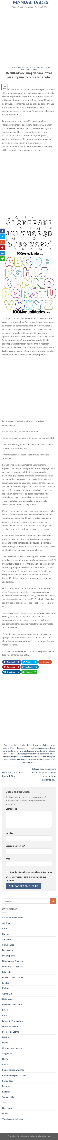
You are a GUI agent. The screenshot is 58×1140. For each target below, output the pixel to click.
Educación (7, 972)
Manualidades (30, 2)
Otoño (5, 1059)
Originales (7, 1053)
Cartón (5, 933)
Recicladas (7, 1086)
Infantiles (6, 1010)
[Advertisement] (29, 37)
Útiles (5, 1113)
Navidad (6, 1037)
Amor (5, 928)
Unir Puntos (8, 1108)
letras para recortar (42, 748)
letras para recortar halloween (34, 757)
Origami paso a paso (12, 1048)
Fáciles (5, 982)
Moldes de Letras (29, 69)
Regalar (6, 1091)
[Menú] (3, 4)
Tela (4, 1102)
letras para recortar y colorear (32, 759)
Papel (5, 1064)
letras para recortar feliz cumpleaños (34, 754)
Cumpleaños (8, 944)
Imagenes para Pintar (12, 1004)
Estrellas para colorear (13, 977)
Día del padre (8, 955)
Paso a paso (8, 1080)
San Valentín (8, 1097)
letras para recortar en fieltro (38, 751)
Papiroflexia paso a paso (14, 1075)
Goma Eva (7, 993)
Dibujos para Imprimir (12, 966)
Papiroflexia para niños (13, 1069)
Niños (5, 1042)
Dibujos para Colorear (13, 961)
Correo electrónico (15, 846)
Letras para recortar (40, 68)
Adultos (6, 923)
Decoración (7, 950)
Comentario (11, 809)
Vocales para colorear (12, 1118)
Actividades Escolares (12, 917)
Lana (4, 1015)
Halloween (7, 999)
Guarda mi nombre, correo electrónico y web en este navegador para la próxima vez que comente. (29, 876)
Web (8, 859)
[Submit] (53, 901)
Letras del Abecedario (18, 68)
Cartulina (6, 939)
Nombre (10, 833)
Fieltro (5, 988)
